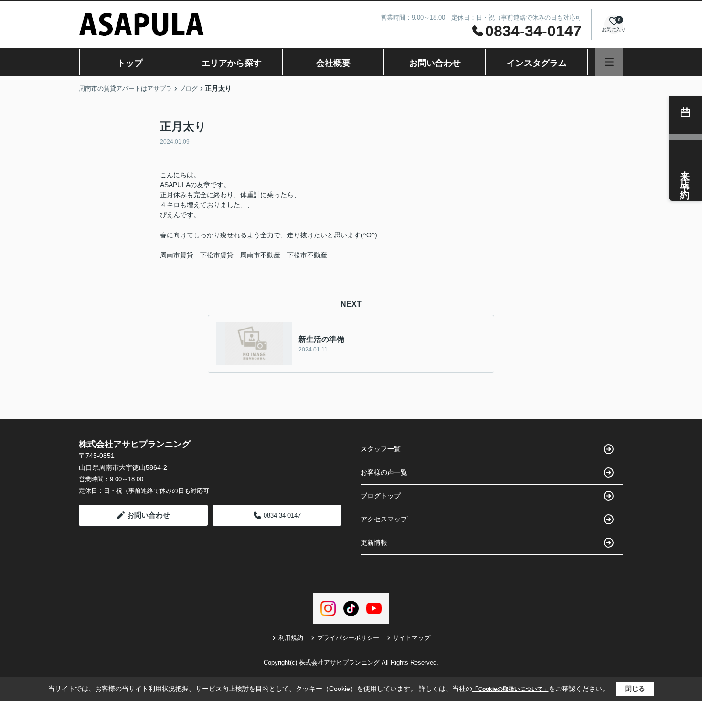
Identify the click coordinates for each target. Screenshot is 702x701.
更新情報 (374, 542)
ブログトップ (381, 495)
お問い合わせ (435, 63)
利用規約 (290, 637)
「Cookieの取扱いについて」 (510, 689)
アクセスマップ (384, 519)
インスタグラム (537, 63)
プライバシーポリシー (348, 637)
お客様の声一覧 (384, 472)
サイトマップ (411, 637)
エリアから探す (232, 63)
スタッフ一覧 (381, 449)
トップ (130, 63)
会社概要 (333, 63)
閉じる (635, 688)
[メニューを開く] (609, 62)
